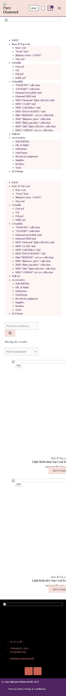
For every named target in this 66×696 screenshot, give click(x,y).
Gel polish (17, 81)
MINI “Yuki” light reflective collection (35, 126)
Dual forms (21, 152)
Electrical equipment (26, 156)
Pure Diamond (10, 9)
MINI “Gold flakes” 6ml (27, 107)
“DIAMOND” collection (27, 85)
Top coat (20, 59)
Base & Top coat (21, 44)
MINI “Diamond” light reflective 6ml (34, 100)
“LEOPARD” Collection (27, 89)
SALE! (15, 40)
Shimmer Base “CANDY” (28, 55)
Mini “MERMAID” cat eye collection (34, 115)
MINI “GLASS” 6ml (25, 103)
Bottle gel (20, 77)
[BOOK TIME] (43, 8)
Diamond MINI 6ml (25, 96)
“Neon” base (22, 51)
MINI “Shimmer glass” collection (33, 119)
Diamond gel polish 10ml (28, 92)
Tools (18, 167)
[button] (33, 179)
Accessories (18, 137)
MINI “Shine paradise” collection (32, 122)
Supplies (19, 160)
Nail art (16, 133)
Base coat (20, 47)
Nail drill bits (22, 141)
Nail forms (21, 148)
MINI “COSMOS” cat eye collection (34, 130)
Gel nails (16, 62)
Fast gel (19, 66)
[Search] (10, 333)
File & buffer (22, 145)
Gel (17, 70)
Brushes (19, 163)
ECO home (17, 171)
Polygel (19, 73)
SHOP (34, 8)
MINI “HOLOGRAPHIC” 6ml (30, 111)
